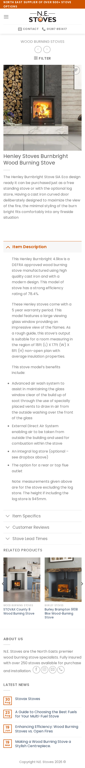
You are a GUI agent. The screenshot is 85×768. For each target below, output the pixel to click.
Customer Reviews (30, 527)
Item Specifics (26, 516)
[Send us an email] (52, 670)
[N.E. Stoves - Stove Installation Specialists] (42, 16)
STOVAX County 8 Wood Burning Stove (18, 611)
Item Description (29, 247)
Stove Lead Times (30, 538)
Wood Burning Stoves (42, 41)
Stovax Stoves (27, 699)
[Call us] (61, 670)
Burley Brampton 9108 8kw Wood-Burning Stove (61, 614)
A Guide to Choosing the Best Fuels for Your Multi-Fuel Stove (46, 714)
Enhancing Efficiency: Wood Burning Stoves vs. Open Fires (46, 728)
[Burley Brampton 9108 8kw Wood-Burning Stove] (63, 579)
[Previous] (3, 593)
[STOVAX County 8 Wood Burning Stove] (21, 579)
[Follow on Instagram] (44, 670)
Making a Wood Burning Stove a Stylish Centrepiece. (43, 743)
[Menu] (6, 16)
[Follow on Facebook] (36, 670)
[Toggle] (7, 247)
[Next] (82, 593)
